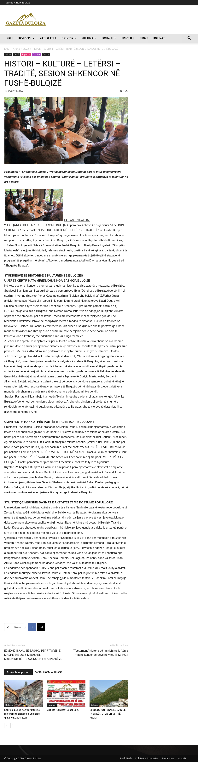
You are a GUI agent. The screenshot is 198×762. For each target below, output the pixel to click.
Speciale (128, 38)
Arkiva (16, 48)
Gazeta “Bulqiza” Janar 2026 (63, 709)
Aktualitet (48, 38)
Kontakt (159, 38)
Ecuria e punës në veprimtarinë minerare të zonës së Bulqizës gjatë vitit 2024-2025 (22, 713)
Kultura (87, 38)
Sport (144, 38)
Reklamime (168, 758)
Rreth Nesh (126, 758)
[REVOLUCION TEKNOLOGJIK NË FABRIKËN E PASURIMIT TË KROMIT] (109, 693)
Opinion (67, 38)
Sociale (107, 38)
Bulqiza (36, 54)
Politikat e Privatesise (146, 758)
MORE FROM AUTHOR (48, 672)
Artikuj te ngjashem (18, 672)
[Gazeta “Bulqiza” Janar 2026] (66, 693)
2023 (26, 48)
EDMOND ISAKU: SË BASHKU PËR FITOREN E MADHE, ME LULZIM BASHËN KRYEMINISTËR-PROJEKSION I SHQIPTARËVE (33, 655)
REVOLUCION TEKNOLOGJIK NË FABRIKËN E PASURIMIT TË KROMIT (108, 713)
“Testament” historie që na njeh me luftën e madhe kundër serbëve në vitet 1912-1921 (100, 652)
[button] (189, 38)
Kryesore (25, 38)
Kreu (10, 38)
